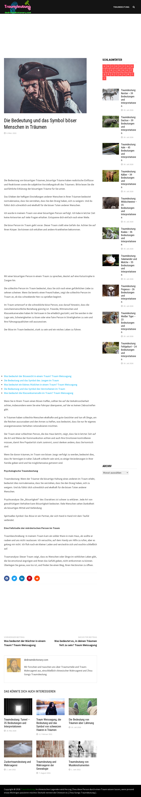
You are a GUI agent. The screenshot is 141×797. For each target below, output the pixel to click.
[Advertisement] (70, 33)
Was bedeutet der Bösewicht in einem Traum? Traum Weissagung (37, 376)
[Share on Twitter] (14, 578)
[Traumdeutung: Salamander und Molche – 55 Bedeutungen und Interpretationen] (110, 256)
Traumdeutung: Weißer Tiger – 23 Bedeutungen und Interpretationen (128, 323)
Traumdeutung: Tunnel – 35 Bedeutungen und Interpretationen (17, 723)
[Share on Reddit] (37, 578)
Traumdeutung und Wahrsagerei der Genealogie (46, 765)
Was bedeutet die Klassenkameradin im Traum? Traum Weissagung (38, 393)
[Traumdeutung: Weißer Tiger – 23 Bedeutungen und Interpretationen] (110, 313)
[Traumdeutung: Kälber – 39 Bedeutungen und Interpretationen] (110, 171)
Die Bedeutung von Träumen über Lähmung (81, 721)
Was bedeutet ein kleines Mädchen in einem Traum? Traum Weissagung (40, 384)
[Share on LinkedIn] (22, 578)
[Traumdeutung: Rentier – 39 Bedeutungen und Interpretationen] (110, 90)
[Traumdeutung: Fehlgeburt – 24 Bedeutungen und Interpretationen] (110, 343)
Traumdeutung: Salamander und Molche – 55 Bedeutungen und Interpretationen (129, 265)
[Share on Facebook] (7, 578)
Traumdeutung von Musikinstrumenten (79, 763)
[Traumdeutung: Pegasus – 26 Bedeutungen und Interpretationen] (110, 286)
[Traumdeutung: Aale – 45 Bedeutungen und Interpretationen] (110, 144)
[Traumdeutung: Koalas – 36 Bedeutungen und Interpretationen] (110, 229)
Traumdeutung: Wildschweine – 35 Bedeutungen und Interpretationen (129, 208)
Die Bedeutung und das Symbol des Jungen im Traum (31, 380)
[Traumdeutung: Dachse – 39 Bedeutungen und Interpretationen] (110, 117)
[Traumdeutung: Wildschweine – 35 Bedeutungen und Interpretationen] (110, 199)
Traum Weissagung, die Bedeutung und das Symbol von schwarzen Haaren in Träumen (48, 725)
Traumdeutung (121, 7)
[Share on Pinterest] (29, 578)
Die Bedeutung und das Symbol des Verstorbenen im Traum (34, 388)
